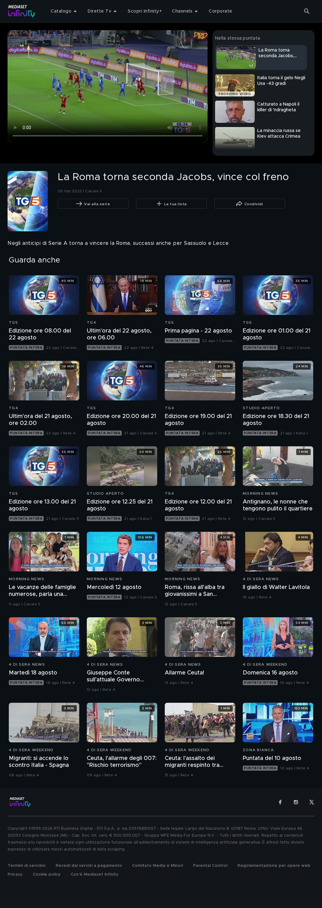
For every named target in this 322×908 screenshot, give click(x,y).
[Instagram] (296, 802)
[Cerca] (307, 11)
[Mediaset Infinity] (22, 11)
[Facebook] (280, 802)
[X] (311, 802)
